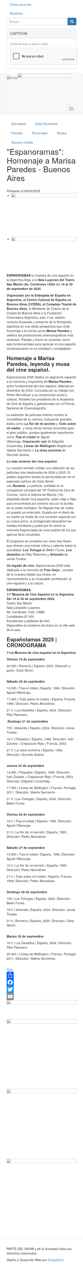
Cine (10, 969)
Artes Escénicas (46, 123)
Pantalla (17, 133)
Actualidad (18, 123)
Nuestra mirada (22, 142)
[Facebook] (41, 982)
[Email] (41, 996)
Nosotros (16, 13)
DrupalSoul (55, 1260)
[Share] (41, 975)
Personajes (40, 133)
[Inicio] (12, 77)
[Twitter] (41, 989)
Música (62, 133)
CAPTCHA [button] (18, 33)
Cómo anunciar (20, 4)
